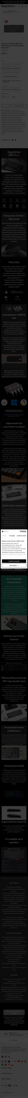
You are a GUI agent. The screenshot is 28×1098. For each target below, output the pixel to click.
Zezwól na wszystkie (14, 561)
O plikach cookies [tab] (21, 535)
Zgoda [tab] (4, 535)
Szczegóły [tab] (12, 535)
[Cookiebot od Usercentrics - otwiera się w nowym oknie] (20, 532)
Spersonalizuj (13, 565)
